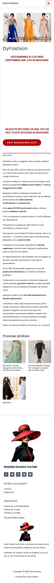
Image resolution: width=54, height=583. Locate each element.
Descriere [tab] (7, 155)
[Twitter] (12, 474)
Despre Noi (9, 492)
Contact (7, 489)
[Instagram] (18, 474)
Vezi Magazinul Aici (22, 142)
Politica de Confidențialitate (16, 506)
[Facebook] (6, 474)
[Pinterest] (24, 474)
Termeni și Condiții (12, 513)
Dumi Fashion (10, 3)
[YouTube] (30, 474)
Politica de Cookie (12, 509)
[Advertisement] (27, 99)
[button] (47, 16)
